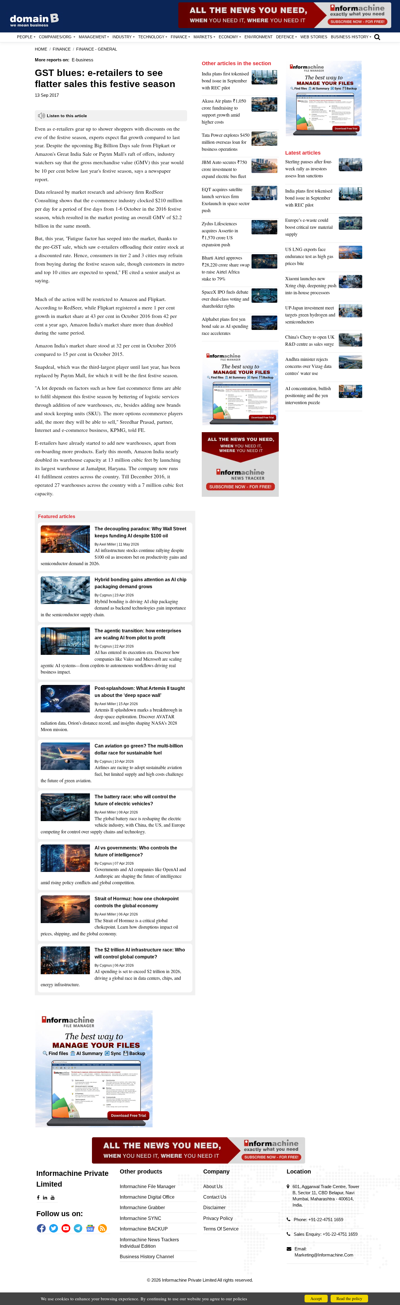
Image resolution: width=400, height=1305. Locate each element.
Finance (62, 49)
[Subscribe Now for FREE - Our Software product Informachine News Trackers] (284, 15)
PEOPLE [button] (25, 37)
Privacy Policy (218, 1218)
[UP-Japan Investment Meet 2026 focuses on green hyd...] (350, 316)
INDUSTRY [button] (122, 37)
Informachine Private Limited (189, 1280)
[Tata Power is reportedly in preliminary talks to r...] (265, 143)
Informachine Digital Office (147, 1197)
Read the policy (349, 1298)
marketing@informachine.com (324, 1254)
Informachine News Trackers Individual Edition (149, 1243)
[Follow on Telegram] (78, 1228)
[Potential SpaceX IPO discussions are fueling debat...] (265, 300)
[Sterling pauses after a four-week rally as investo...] (350, 170)
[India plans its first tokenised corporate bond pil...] (265, 82)
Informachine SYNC (140, 1218)
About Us (213, 1186)
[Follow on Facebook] (41, 1228)
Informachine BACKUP (144, 1228)
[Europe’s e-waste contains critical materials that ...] (350, 228)
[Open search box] (377, 36)
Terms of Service (221, 1228)
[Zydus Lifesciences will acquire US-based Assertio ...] (265, 235)
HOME (41, 49)
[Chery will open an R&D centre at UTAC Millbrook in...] (350, 341)
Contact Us (214, 1197)
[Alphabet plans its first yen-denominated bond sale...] (265, 328)
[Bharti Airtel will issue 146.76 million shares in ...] (265, 269)
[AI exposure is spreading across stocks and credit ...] (350, 397)
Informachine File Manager (147, 1186)
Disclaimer (214, 1207)
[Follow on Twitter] (53, 1228)
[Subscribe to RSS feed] (102, 1228)
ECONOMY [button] (228, 37)
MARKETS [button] (203, 37)
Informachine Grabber (142, 1207)
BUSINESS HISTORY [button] (350, 37)
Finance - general (96, 49)
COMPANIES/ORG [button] (56, 37)
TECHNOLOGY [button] (151, 37)
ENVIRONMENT (259, 37)
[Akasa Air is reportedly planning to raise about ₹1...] (265, 112)
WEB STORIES (313, 37)
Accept (316, 1298)
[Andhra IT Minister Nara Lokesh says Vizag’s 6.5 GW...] (350, 368)
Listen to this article (67, 115)
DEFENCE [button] (285, 37)
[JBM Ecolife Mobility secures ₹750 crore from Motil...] (265, 171)
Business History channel (147, 1256)
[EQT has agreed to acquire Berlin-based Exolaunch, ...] (265, 201)
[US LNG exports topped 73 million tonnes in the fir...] (350, 258)
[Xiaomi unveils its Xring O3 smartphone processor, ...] (350, 287)
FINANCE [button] (179, 37)
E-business (82, 59)
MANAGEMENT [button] (92, 37)
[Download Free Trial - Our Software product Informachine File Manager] (115, 1068)
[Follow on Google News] (90, 1228)
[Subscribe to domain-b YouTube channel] (65, 1228)
